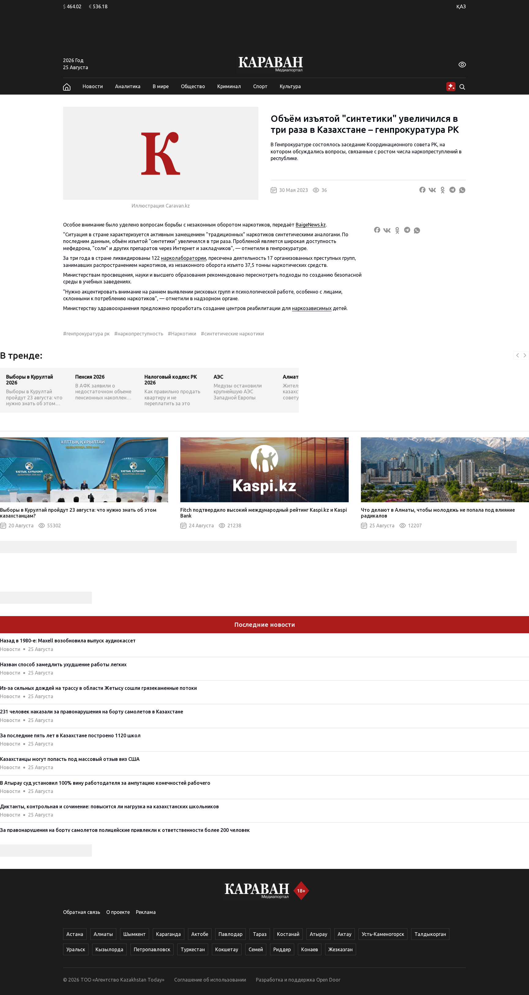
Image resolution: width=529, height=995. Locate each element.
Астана (74, 934)
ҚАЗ (461, 6)
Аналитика (128, 86)
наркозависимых (312, 308)
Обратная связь (81, 912)
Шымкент (134, 934)
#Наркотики (182, 333)
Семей (256, 949)
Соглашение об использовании (210, 979)
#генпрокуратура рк (86, 333)
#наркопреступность (138, 333)
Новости (93, 86)
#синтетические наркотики (232, 333)
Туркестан (193, 949)
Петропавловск (152, 949)
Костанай (288, 934)
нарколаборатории (183, 258)
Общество (193, 86)
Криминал (229, 86)
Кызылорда (109, 949)
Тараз (260, 934)
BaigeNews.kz (311, 224)
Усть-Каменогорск (383, 934)
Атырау (318, 934)
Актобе (199, 934)
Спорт (260, 86)
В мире (161, 86)
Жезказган (340, 949)
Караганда (168, 934)
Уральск (75, 949)
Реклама (146, 912)
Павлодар (230, 934)
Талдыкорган (430, 934)
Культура (290, 86)
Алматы (103, 934)
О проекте (118, 912)
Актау (344, 934)
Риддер (282, 949)
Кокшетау (226, 949)
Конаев (309, 949)
